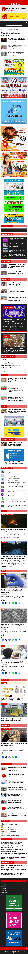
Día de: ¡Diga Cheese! (6, 365)
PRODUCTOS (5, 679)
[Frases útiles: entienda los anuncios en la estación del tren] (4, 789)
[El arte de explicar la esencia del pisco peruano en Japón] (14, 735)
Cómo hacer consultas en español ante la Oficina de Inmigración (13, 857)
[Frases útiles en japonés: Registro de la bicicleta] (4, 802)
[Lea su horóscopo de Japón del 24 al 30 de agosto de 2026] (14, 311)
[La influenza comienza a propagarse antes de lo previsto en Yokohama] (14, 652)
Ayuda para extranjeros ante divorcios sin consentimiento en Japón (13, 870)
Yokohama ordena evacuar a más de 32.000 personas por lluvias (16, 239)
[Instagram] (11, 4)
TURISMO (4, 511)
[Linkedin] (14, 4)
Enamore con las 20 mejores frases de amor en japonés (15, 781)
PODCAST (4, 375)
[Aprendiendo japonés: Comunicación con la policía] (4, 795)
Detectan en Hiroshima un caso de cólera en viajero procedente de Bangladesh (12, 625)
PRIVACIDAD (3, 888)
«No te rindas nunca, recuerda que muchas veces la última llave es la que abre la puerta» (14, 350)
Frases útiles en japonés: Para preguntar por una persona (16, 775)
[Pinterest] (16, 4)
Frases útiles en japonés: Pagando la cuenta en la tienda (16, 814)
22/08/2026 (4, 594)
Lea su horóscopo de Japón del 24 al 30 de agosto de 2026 (14, 320)
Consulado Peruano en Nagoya (10, 829)
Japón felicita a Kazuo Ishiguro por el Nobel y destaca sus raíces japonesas (16, 53)
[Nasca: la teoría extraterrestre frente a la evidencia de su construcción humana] (4, 298)
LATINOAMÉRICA (6, 261)
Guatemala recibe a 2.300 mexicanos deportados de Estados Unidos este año (15, 273)
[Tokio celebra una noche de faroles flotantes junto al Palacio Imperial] (14, 548)
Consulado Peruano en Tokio (9, 831)
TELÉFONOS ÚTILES (6, 839)
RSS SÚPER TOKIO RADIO (9, 356)
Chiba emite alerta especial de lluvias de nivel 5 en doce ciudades (16, 255)
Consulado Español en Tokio (9, 827)
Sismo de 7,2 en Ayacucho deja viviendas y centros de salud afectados (16, 266)
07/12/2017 (10, 41)
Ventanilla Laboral (7, 862)
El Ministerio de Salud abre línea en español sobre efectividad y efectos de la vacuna (14, 854)
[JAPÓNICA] (4, 40)
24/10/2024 (10, 401)
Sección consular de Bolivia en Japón (11, 835)
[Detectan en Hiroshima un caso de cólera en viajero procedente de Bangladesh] (14, 616)
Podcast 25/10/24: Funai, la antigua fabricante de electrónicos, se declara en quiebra (15, 389)
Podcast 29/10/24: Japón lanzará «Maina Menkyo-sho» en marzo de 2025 (16, 380)
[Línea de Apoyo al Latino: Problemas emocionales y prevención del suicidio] (4, 444)
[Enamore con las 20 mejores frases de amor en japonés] (4, 782)
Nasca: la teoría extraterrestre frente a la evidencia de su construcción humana (16, 298)
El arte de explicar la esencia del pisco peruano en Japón (14, 744)
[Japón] (4, 54)
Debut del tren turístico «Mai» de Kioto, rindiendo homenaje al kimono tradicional (16, 411)
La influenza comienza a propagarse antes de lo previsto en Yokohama (13, 661)
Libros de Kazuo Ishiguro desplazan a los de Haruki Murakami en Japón (17, 46)
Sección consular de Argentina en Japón (11, 833)
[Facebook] (9, 4)
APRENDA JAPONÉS (6, 764)
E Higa (15, 41)
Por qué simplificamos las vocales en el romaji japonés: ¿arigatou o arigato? (12, 873)
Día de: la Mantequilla (6, 367)
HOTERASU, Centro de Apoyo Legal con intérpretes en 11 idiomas (12, 850)
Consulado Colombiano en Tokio (10, 824)
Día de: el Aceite (5, 359)
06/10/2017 (10, 48)
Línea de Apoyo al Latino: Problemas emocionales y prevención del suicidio (14, 444)
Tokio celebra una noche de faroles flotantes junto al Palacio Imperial (13, 557)
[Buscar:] (14, 25)
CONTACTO (3, 886)
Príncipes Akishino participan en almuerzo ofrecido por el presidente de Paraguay (16, 284)
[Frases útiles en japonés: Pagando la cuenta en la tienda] (4, 815)
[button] (26, 1)
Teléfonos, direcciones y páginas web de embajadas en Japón (13, 846)
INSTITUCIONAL (4, 892)
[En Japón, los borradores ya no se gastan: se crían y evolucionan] (14, 689)
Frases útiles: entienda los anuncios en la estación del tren (16, 788)
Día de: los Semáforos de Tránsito (9, 370)
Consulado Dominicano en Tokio (10, 826)
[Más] (16, 329)
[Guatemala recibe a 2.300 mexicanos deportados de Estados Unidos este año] (4, 273)
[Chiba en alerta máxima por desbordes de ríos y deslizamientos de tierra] (5, 250)
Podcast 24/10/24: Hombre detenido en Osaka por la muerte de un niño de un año (15, 398)
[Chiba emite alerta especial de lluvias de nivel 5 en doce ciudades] (5, 256)
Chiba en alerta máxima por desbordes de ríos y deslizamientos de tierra (16, 250)
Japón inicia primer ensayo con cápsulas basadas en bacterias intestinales (11, 590)
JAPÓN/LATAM (5, 279)
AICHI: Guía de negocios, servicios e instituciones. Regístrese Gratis (11, 842)
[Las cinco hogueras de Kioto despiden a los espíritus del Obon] (14, 521)
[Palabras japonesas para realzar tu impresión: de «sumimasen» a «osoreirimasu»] (4, 768)
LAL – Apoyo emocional (8, 439)
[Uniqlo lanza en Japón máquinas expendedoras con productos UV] (14, 710)
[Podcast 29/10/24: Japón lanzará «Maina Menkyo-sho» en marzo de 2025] (4, 380)
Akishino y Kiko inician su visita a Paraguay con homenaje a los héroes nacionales (17, 291)
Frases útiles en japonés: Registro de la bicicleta (14, 801)
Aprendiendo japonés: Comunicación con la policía (15, 794)
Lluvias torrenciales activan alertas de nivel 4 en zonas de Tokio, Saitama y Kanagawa (16, 245)
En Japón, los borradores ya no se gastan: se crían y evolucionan (12, 699)
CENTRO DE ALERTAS (7, 234)
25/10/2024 (10, 393)
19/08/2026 (4, 664)
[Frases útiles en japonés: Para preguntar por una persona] (4, 776)
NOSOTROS (3, 884)
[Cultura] (4, 47)
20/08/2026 (4, 629)
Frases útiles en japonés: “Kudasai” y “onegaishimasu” (15, 807)
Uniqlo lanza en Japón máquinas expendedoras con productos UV (12, 719)
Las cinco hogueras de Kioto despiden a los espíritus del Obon (14, 530)
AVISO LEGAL (3, 890)
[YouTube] (19, 4)
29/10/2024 (10, 383)
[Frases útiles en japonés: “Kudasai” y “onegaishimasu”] (4, 808)
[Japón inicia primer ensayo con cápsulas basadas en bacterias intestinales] (14, 580)
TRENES (4, 406)
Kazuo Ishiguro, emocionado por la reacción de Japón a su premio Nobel (16, 39)
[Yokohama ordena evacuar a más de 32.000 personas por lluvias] (5, 240)
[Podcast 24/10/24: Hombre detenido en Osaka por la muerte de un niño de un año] (4, 398)
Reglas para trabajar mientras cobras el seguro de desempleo (13, 866)
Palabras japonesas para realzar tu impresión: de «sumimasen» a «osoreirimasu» (16, 768)
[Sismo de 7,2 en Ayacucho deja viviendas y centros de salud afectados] (4, 266)
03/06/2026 (4, 747)
